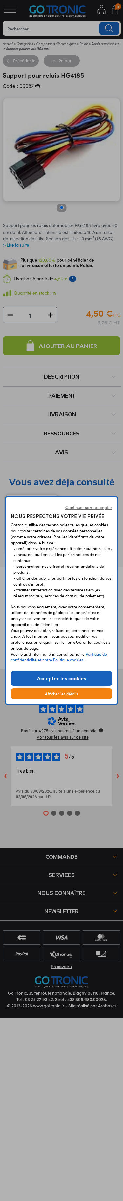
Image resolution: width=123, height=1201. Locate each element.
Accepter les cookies (61, 678)
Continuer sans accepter (88, 507)
